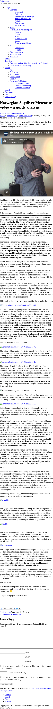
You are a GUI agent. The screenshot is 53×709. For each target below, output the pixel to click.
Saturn (17, 41)
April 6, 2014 (5, 113)
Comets (18, 32)
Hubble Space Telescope (24, 16)
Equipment (14, 56)
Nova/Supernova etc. (23, 19)
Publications (14, 74)
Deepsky (13, 10)
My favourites (15, 54)
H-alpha (18, 50)
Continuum (19, 48)
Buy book (9, 92)
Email (27, 657)
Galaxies (18, 14)
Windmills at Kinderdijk (10, 614)
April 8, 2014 (5, 612)
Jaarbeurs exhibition (22, 88)
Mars (17, 36)
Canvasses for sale (22, 83)
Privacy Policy (10, 97)
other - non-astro (17, 113)
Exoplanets (19, 12)
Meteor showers (21, 39)
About (7, 68)
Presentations (15, 77)
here (17, 589)
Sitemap (8, 701)
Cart (6, 94)
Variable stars (20, 25)
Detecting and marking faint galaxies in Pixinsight (29, 63)
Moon (12, 27)
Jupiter (17, 34)
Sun (11, 45)
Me (11, 70)
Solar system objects (23, 43)
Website (28, 661)
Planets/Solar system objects (21, 30)
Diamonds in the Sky (23, 85)
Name (27, 652)
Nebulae (18, 21)
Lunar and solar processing (20, 65)
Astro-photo (4, 1)
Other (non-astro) (16, 52)
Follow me (14, 72)
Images (7, 7)
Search (7, 90)
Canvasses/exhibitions (18, 81)
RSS (7, 699)
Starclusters (19, 23)
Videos (7, 59)
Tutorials (8, 61)
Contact (13, 79)
